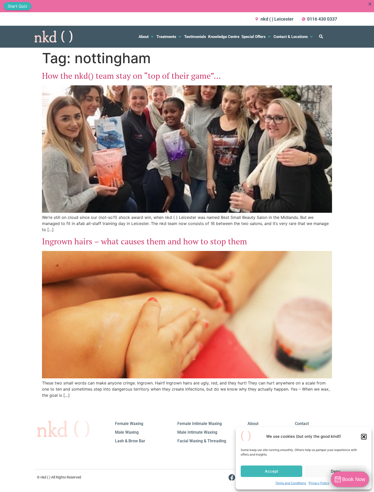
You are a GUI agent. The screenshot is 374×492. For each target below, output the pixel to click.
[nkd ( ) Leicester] (257, 19)
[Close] (370, 4)
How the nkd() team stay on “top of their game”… (131, 75)
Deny (335, 471)
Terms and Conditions (290, 483)
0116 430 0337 (322, 19)
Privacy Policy (319, 483)
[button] (363, 436)
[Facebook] (231, 477)
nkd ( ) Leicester (277, 19)
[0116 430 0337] (303, 19)
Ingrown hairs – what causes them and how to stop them (144, 241)
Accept (271, 471)
